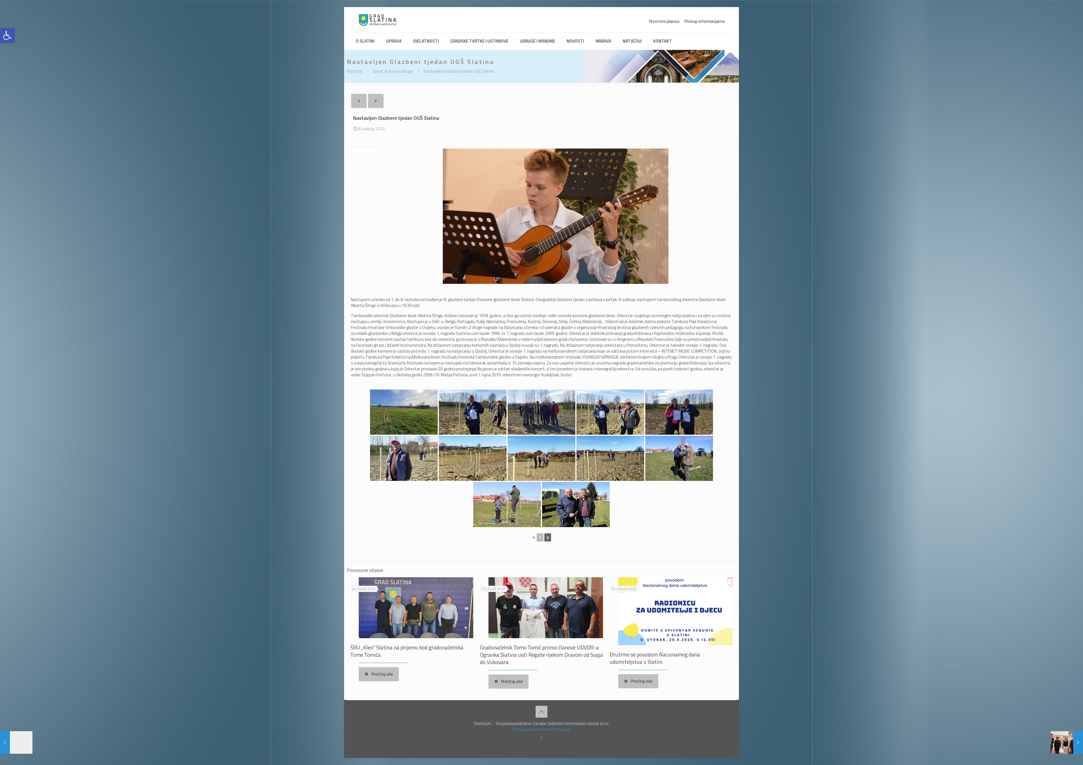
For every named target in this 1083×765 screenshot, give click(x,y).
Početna (354, 71)
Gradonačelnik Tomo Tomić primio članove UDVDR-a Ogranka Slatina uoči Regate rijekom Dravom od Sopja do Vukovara (541, 654)
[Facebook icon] (542, 738)
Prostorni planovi (664, 21)
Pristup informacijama (704, 21)
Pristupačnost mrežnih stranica (541, 729)
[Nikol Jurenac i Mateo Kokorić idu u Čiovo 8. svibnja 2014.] (1067, 742)
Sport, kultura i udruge (393, 71)
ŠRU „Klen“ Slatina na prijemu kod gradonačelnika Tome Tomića (406, 651)
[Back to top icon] (541, 712)
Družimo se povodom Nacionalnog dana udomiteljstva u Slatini (655, 658)
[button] (7, 35)
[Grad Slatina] (377, 19)
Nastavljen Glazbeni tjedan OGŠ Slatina (459, 71)
